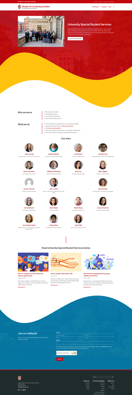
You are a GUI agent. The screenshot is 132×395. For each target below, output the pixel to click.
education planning (67, 126)
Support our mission (98, 1)
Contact (103, 386)
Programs (104, 7)
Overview (87, 383)
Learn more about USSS (75, 38)
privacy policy (104, 346)
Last (87, 337)
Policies (112, 388)
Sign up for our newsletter (108, 1)
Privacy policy (111, 386)
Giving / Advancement (99, 392)
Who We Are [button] (95, 7)
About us (103, 383)
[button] (113, 6)
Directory (103, 390)
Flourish (87, 386)
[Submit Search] (112, 377)
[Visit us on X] (20, 389)
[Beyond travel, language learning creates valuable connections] (99, 262)
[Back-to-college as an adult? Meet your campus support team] (33, 262)
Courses (112, 383)
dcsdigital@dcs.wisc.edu (23, 387)
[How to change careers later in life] (66, 262)
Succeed (87, 384)
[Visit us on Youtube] (25, 389)
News (109, 7)
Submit (59, 359)
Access (88, 388)
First (57, 337)
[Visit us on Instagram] (21, 389)
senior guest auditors (55, 128)
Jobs (113, 384)
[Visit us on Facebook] (18, 389)
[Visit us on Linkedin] (23, 389)
